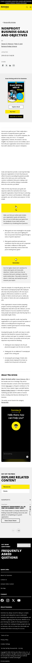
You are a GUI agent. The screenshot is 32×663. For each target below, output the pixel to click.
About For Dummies (6, 575)
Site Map (3, 588)
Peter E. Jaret (18, 44)
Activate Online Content (7, 584)
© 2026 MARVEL (5, 661)
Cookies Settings (5, 644)
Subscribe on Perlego (16, 116)
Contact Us (4, 579)
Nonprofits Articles (10, 22)
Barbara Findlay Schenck (9, 46)
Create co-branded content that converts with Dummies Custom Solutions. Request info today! (16, 2)
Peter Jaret (9, 386)
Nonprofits (4, 402)
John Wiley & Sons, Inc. (22, 652)
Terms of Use (5, 635)
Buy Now (12, 111)
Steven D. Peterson (7, 44)
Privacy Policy (4, 639)
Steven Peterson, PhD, (22, 379)
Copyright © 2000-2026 (7, 652)
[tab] (15, 487)
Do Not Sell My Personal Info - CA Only (12, 648)
